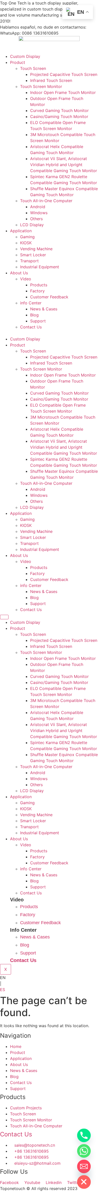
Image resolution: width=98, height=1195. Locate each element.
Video (25, 278)
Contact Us (31, 326)
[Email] (84, 1166)
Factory (37, 290)
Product (17, 62)
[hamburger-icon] (4, 617)
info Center (30, 302)
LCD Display (32, 224)
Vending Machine (36, 248)
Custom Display (25, 56)
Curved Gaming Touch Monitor (59, 110)
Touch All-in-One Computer (46, 200)
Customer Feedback (49, 296)
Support (38, 320)
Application (21, 230)
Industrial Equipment (39, 266)
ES (2, 989)
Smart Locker (33, 254)
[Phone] (84, 1135)
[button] (49, 333)
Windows (38, 212)
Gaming (27, 236)
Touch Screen (33, 68)
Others (36, 218)
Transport (29, 260)
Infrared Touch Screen (51, 80)
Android (37, 206)
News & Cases (43, 308)
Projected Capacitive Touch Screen (63, 74)
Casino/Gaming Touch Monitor (59, 116)
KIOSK (26, 242)
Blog (34, 314)
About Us (19, 272)
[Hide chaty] (84, 1182)
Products (38, 284)
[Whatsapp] (84, 1151)
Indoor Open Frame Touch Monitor (63, 92)
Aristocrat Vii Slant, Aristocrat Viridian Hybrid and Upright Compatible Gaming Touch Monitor (63, 164)
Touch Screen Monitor (41, 86)
